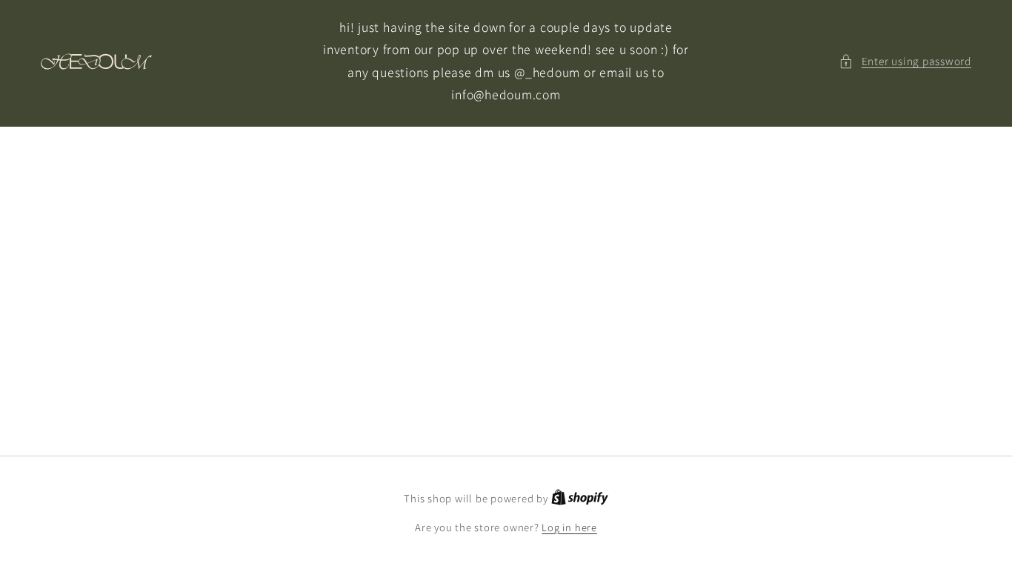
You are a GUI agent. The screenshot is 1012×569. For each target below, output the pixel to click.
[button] (905, 61)
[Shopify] (579, 498)
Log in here (569, 527)
